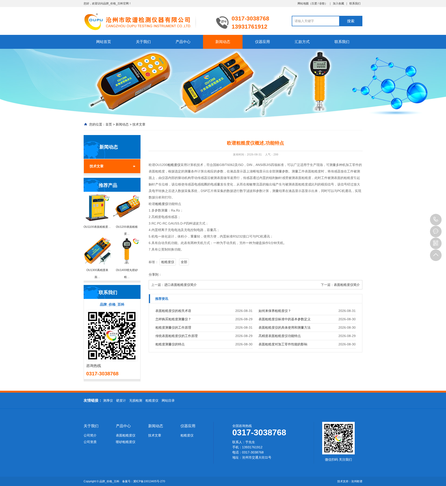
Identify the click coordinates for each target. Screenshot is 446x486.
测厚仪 (108, 400)
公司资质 (90, 441)
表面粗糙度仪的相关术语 (173, 311)
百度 (314, 3)
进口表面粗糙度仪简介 (180, 285)
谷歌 (322, 3)
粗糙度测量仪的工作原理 (173, 327)
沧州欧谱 (356, 481)
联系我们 (355, 3)
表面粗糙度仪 (125, 435)
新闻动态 (222, 42)
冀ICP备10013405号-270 (149, 481)
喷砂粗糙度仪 (125, 441)
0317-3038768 (436, 219)
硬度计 (121, 400)
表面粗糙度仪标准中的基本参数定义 (285, 319)
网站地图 (303, 3)
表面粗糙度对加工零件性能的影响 (283, 344)
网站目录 (168, 400)
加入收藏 (338, 3)
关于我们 (143, 42)
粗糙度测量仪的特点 (170, 344)
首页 (108, 124)
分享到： (155, 274)
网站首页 (103, 42)
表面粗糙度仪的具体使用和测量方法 (285, 327)
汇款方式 (302, 42)
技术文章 (138, 124)
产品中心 (183, 42)
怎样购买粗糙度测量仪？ (173, 319)
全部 (184, 262)
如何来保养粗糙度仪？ (275, 311)
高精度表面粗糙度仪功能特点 (280, 336)
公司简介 (90, 435)
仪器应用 (262, 42)
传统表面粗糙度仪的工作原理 (176, 336)
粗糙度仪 (173, 165)
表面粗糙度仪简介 (347, 285)
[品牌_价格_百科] (146, 21)
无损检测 (135, 400)
